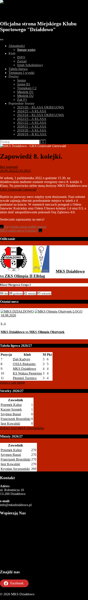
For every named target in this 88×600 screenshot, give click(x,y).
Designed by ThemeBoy (16, 598)
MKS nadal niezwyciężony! (21, 230)
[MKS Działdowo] (13, 271)
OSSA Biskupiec (24, 364)
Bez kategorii (9, 167)
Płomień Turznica (25, 378)
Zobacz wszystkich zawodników (22, 428)
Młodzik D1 (25, 92)
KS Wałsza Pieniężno (27, 373)
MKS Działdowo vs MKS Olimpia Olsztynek (33, 332)
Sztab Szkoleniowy (30, 65)
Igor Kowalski (10, 423)
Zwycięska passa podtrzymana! (23, 226)
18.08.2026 (8, 315)
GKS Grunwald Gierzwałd (18, 189)
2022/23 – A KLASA (31, 119)
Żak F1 (22, 99)
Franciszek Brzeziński (15, 419)
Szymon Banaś (11, 414)
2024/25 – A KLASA (31, 111)
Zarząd (21, 61)
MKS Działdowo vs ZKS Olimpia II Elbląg (42, 273)
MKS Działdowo (24, 12)
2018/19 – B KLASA (32, 134)
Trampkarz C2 (27, 88)
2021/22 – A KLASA (31, 122)
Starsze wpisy (26, 49)
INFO (21, 57)
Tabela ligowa (18, 69)
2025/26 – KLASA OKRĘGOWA (40, 107)
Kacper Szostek (11, 409)
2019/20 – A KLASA (31, 130)
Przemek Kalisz (11, 405)
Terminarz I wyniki (21, 73)
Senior (21, 80)
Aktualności (17, 46)
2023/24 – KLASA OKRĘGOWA (40, 115)
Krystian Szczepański (15, 469)
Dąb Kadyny (21, 359)
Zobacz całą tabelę (12, 382)
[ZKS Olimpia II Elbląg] (41, 271)
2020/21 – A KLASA (31, 126)
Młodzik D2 (25, 96)
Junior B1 (23, 84)
